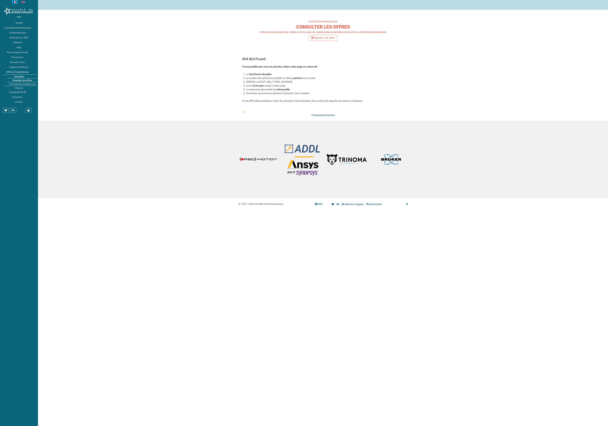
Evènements (17, 57)
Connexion (17, 97)
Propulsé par (318, 115)
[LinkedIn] (338, 204)
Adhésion (17, 42)
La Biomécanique (17, 32)
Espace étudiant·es (19, 67)
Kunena (330, 115)
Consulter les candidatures (22, 84)
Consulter (19, 76)
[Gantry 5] (19, 11)
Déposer (19, 88)
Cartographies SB (17, 92)
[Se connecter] (28, 110)
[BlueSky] (332, 204)
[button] (35, 27)
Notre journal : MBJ (19, 37)
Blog (19, 47)
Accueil (19, 23)
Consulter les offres (323, 27)
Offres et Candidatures (17, 72)
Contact (19, 102)
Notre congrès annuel (17, 52)
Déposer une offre (324, 37)
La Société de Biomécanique (17, 27)
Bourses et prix (17, 62)
